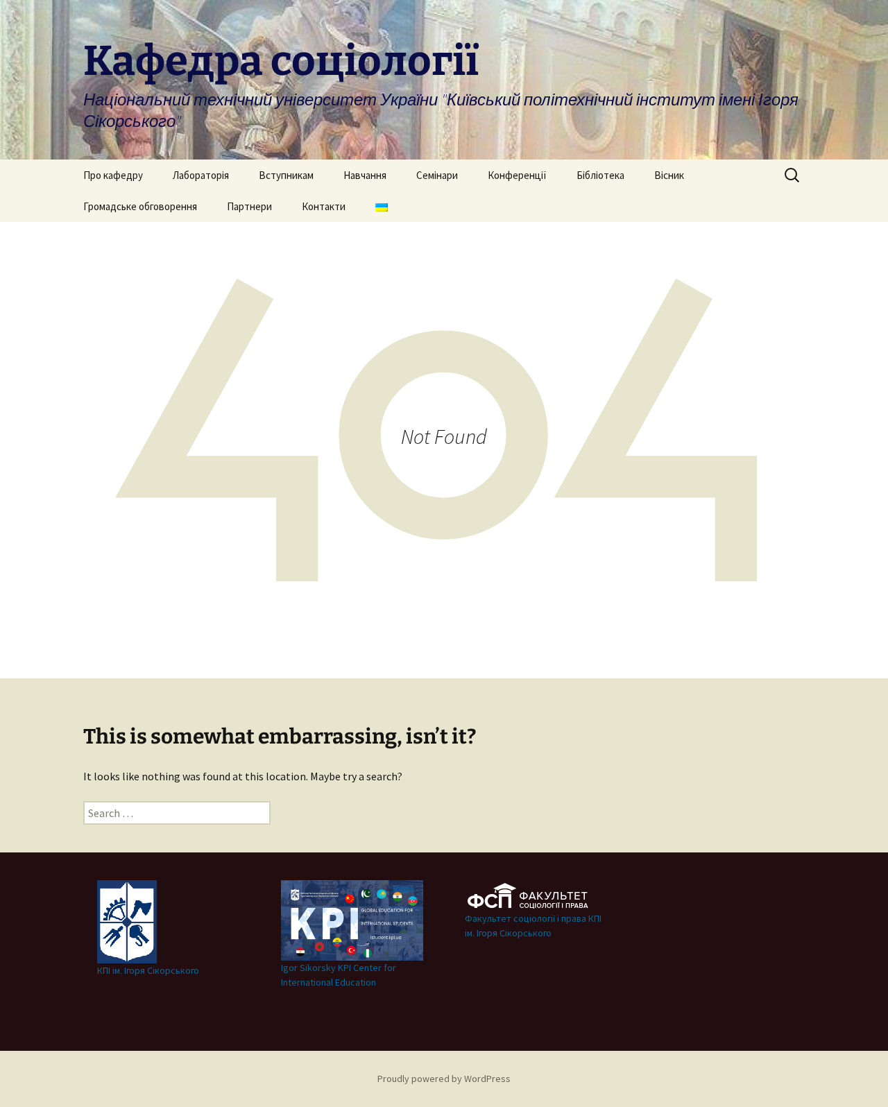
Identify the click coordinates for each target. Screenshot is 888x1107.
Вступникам (286, 175)
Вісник (669, 175)
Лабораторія (201, 175)
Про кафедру (113, 175)
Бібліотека (600, 175)
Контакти (323, 206)
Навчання (364, 175)
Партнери (249, 206)
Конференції (517, 175)
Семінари (437, 175)
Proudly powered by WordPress (444, 1078)
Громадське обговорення (140, 206)
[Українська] (381, 206)
